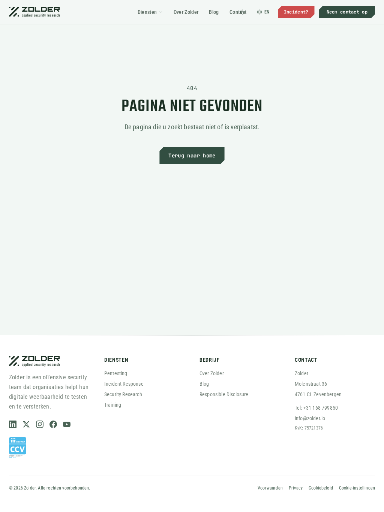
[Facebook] (53, 424)
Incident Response (124, 384)
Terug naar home (191, 155)
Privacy (296, 488)
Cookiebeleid (321, 488)
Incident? (296, 12)
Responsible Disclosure (224, 394)
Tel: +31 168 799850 (316, 408)
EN (267, 12)
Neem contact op (347, 12)
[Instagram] (40, 424)
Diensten (147, 12)
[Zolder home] (34, 12)
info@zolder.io (310, 418)
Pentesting (116, 373)
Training (112, 405)
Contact (238, 12)
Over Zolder (186, 12)
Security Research (123, 394)
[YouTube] (66, 424)
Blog (214, 12)
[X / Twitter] (26, 424)
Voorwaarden (270, 488)
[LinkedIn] (12, 424)
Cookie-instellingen (357, 488)
